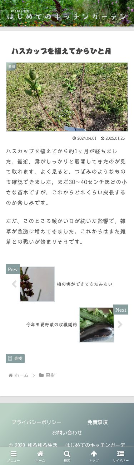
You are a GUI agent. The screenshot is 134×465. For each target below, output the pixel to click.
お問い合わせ (67, 432)
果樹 (18, 358)
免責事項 (98, 422)
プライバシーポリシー (36, 422)
